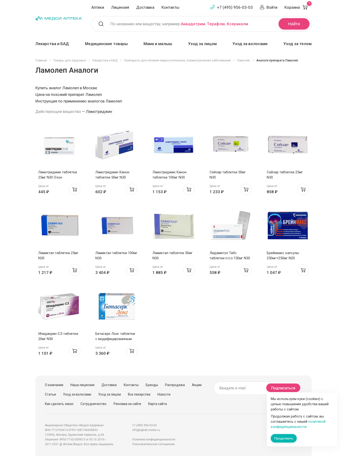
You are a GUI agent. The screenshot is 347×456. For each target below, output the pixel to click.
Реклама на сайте (127, 404)
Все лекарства (139, 394)
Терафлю (216, 23)
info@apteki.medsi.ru (146, 430)
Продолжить (283, 438)
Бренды (152, 385)
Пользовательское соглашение (153, 444)
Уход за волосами (250, 43)
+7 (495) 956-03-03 (235, 7)
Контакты (170, 7)
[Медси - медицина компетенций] (58, 18)
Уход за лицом (202, 43)
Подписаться (283, 388)
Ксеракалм (237, 23)
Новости (163, 394)
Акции (197, 385)
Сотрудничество (93, 404)
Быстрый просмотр (59, 146)
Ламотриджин (99, 111)
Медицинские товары (106, 43)
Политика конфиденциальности (153, 439)
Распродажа (175, 385)
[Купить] (74, 189)
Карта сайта (157, 404)
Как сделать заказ (59, 404)
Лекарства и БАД (52, 43)
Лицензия (120, 7)
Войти (272, 7)
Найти (294, 23)
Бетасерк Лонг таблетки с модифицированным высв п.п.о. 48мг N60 (115, 339)
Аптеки (97, 7)
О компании (54, 385)
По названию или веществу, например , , (179, 23)
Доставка (145, 7)
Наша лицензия (82, 385)
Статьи (50, 394)
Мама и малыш (158, 43)
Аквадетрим (193, 23)
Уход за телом (298, 43)
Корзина (297, 7)
